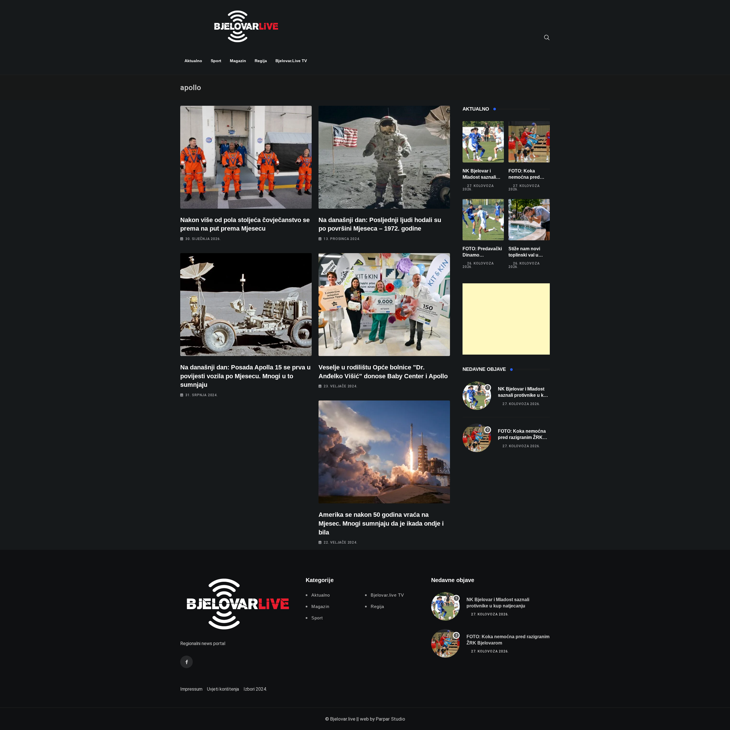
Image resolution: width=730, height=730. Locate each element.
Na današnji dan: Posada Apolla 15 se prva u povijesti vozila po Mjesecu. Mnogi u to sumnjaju (245, 376)
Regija (261, 60)
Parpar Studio (390, 719)
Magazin (238, 60)
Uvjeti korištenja (223, 689)
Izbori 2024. (255, 689)
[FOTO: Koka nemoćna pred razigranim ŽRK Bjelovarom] (529, 141)
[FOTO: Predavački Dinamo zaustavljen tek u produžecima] (483, 219)
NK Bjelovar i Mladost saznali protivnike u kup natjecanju (523, 395)
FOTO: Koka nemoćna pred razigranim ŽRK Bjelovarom (522, 437)
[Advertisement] (506, 319)
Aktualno (193, 60)
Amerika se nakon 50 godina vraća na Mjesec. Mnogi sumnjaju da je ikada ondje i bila (381, 523)
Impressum (191, 689)
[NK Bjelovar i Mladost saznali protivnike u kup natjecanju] (483, 141)
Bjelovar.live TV (291, 60)
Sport (216, 60)
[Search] (547, 37)
